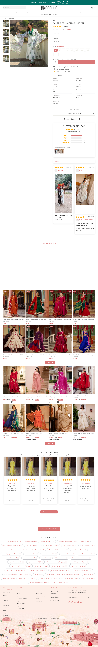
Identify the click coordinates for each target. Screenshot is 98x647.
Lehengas (5, 600)
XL (72, 50)
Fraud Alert (39, 591)
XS (55, 50)
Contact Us (39, 601)
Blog (18, 606)
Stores (18, 593)
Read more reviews (49, 512)
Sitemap (38, 598)
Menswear (52, 12)
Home (4, 18)
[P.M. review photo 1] (85, 189)
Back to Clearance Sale (50, 528)
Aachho (56, 20)
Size (54, 46)
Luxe (55, 14)
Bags (77, 12)
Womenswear (41, 12)
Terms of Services (54, 600)
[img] (59, 167)
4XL (87, 50)
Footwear (70, 12)
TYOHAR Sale (19, 12)
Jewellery (84, 12)
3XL (82, 50)
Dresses (5, 603)
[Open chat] (94, 637)
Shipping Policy (54, 591)
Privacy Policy (53, 593)
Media (18, 601)
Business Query (21, 603)
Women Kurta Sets (8, 598)
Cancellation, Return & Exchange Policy (56, 596)
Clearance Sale (11, 18)
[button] (57, 26)
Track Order (39, 593)
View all (49, 362)
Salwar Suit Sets (7, 593)
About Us (19, 591)
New (11, 12)
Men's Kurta (6, 608)
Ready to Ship (46, 14)
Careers (19, 596)
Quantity (56, 38)
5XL (56, 54)
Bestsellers (30, 12)
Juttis (4, 610)
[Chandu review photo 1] (63, 193)
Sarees (5, 595)
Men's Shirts (6, 605)
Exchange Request (41, 596)
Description (74, 109)
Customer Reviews (22, 598)
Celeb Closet (20, 608)
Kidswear (60, 12)
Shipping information (74, 113)
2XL (76, 50)
